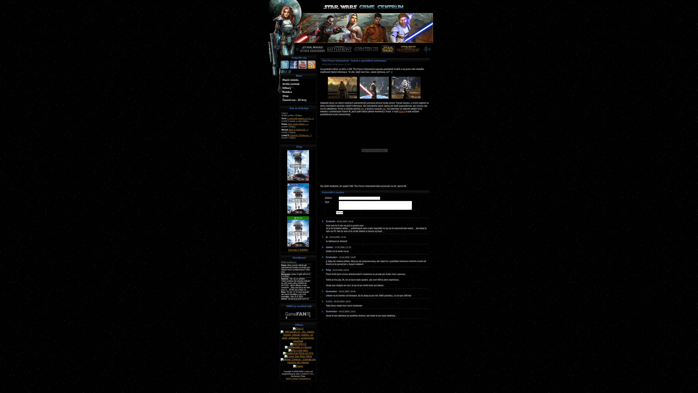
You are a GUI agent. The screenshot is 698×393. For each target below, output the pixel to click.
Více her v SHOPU (298, 250)
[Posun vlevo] (298, 49)
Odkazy (286, 88)
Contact (295, 379)
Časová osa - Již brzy (294, 100)
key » (285, 113)
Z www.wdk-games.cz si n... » (300, 118)
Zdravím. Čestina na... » (301, 135)
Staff (288, 379)
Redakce (287, 92)
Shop (285, 96)
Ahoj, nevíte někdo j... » (298, 124)
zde (362, 109)
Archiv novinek (290, 84)
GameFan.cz (305, 379)
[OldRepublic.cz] (298, 347)
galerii (402, 111)
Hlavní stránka (290, 80)
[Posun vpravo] (429, 49)
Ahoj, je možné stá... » (298, 130)
